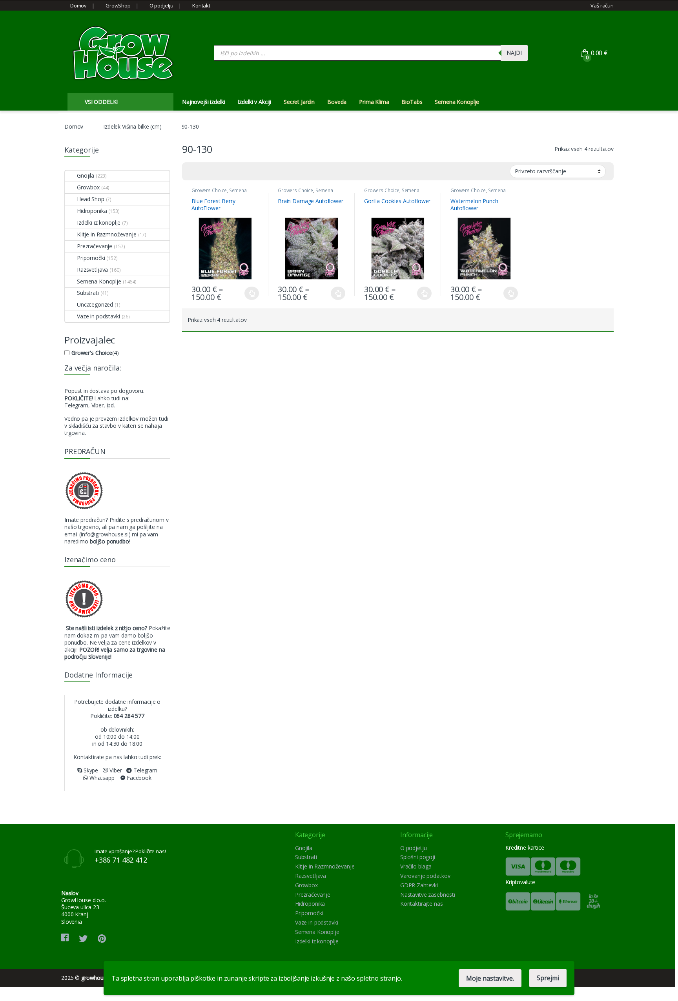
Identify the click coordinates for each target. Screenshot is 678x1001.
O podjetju (161, 5)
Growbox (88, 187)
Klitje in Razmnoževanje (107, 234)
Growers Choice (209, 190)
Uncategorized (95, 304)
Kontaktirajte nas (421, 903)
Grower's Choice (91, 352)
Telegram (144, 770)
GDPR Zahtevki (419, 885)
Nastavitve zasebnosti (427, 894)
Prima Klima (374, 101)
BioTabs (411, 101)
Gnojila (85, 175)
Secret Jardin (299, 101)
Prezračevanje (94, 246)
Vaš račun (602, 5)
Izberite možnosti (247, 293)
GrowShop (118, 5)
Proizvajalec (89, 339)
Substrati (88, 292)
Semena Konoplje (457, 101)
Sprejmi (548, 978)
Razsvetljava (92, 269)
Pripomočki (91, 258)
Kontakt (201, 5)
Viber (115, 770)
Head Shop (90, 199)
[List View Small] (227, 171)
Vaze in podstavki (98, 316)
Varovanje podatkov (425, 875)
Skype (90, 770)
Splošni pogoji (417, 857)
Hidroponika (92, 210)
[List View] (215, 171)
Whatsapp (101, 777)
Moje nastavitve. (490, 978)
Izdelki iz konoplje (98, 222)
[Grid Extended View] (204, 171)
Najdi (514, 52)
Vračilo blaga (416, 866)
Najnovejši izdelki (203, 101)
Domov (78, 5)
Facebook (138, 777)
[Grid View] (192, 171)
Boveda (336, 101)
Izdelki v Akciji (254, 101)
